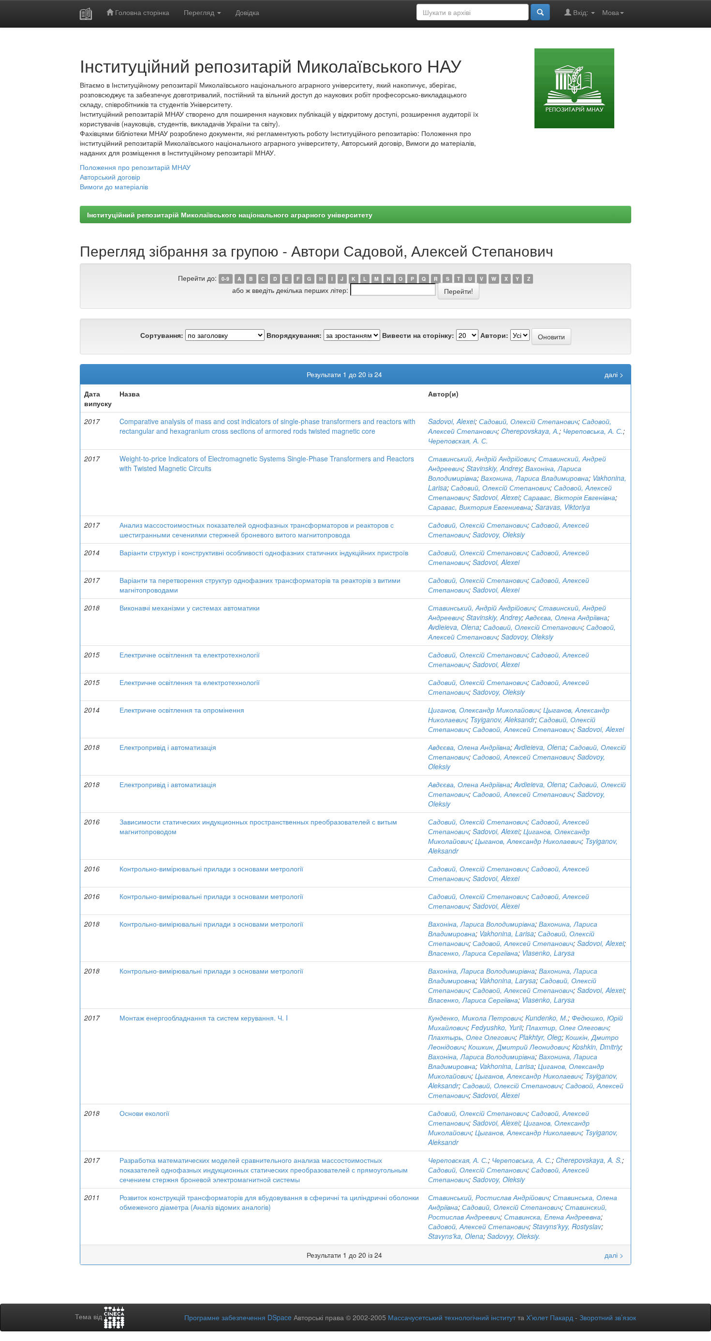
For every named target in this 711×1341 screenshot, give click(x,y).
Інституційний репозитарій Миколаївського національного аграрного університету (229, 214)
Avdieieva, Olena (453, 627)
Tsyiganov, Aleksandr (502, 719)
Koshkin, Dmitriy (596, 1046)
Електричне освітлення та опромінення (181, 710)
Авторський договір (110, 177)
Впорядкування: (294, 335)
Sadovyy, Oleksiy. (513, 1236)
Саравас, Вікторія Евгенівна (569, 497)
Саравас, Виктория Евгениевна (479, 507)
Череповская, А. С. (458, 440)
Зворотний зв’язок (607, 1317)
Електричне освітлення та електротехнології (189, 654)
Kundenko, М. (546, 1017)
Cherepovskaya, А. (530, 431)
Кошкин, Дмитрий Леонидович (518, 1046)
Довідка (247, 12)
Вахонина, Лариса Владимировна (535, 478)
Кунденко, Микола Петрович (474, 1017)
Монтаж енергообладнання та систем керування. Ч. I (203, 1017)
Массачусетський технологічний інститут (452, 1317)
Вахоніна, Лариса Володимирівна (481, 924)
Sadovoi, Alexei (451, 421)
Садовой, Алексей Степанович (523, 729)
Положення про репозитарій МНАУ (135, 167)
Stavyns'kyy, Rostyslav (567, 1226)
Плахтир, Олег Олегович (567, 1027)
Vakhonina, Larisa (506, 933)
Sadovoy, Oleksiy (499, 534)
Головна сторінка (141, 12)
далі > (614, 374)
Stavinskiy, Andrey (493, 468)
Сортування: (161, 335)
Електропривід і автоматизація (167, 747)
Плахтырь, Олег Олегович (471, 1037)
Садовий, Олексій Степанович (528, 421)
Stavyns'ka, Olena (455, 1236)
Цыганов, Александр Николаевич (528, 841)
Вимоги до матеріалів (114, 186)
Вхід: (580, 12)
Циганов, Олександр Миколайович (483, 710)
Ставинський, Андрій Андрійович (481, 458)
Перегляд (200, 12)
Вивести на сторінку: (418, 335)
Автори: (494, 335)
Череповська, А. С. (593, 431)
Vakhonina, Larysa (507, 980)
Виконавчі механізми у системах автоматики (189, 607)
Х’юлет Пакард (549, 1317)
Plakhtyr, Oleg (540, 1037)
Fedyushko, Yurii (496, 1027)
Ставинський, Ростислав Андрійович (488, 1197)
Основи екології (144, 1113)
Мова (610, 12)
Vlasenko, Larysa (548, 953)
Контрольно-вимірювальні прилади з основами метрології (211, 868)
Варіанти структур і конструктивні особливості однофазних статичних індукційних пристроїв (263, 552)
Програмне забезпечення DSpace (238, 1317)
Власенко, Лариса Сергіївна (473, 953)
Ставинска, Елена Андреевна (552, 1216)
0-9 (225, 278)
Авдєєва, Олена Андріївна (566, 617)
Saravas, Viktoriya (562, 507)
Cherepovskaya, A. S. (589, 1160)
